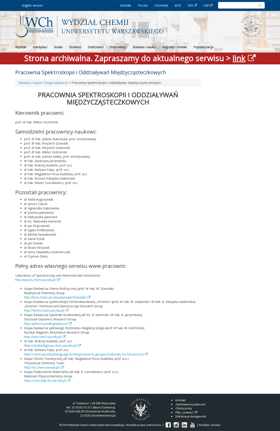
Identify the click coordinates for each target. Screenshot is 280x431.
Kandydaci (40, 47)
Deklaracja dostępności (190, 416)
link (239, 58)
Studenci (75, 47)
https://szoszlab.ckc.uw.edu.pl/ (45, 380)
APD (178, 5)
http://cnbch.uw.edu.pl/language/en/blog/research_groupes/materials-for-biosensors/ (84, 354)
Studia (58, 47)
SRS (190, 5)
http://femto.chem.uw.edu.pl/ (44, 310)
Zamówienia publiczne (190, 404)
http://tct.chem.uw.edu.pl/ (42, 367)
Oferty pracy (183, 408)
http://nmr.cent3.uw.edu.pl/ (43, 337)
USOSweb (161, 5)
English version (32, 5)
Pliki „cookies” (184, 412)
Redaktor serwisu (209, 425)
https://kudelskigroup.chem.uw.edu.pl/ (50, 345)
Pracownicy (118, 47)
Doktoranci (95, 47)
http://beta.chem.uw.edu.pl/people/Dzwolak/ (55, 297)
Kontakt (125, 5)
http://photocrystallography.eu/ (46, 323)
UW (206, 5)
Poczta (143, 5)
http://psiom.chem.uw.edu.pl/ (35, 280)
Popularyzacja (204, 47)
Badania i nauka (144, 47)
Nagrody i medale (174, 47)
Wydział (20, 47)
